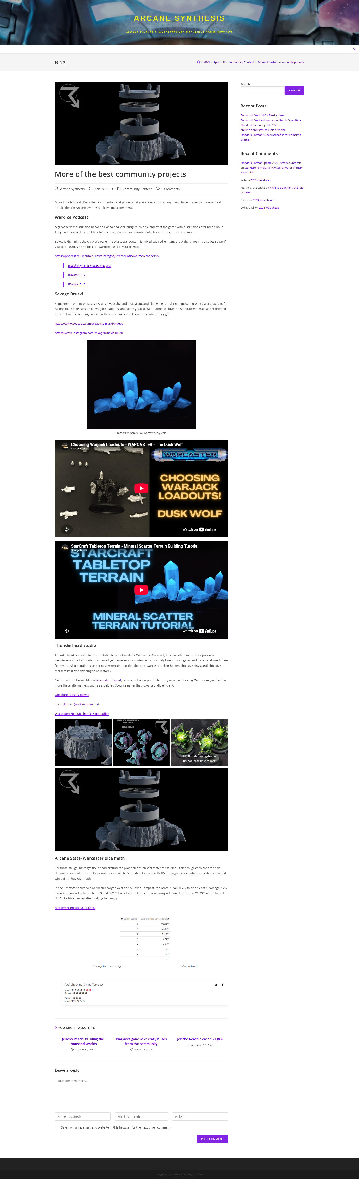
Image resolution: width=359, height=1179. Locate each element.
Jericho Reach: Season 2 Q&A (200, 1039)
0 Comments (170, 189)
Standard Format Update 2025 (259, 125)
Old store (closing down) (72, 695)
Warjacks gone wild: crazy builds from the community (141, 1041)
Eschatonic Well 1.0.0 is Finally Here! (262, 115)
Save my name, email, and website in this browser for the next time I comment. (116, 1127)
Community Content (137, 189)
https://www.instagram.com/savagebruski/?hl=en (89, 333)
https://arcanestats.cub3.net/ (75, 908)
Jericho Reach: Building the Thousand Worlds (83, 1041)
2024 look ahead (260, 180)
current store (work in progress (76, 704)
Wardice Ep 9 (76, 275)
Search (245, 84)
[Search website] (355, 49)
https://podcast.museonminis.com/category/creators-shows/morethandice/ (107, 256)
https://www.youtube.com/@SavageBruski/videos (89, 323)
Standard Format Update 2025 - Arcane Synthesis (271, 163)
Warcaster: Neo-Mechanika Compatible (82, 714)
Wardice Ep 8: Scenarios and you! (89, 266)
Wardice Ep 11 (77, 284)
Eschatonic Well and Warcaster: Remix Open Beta (271, 120)
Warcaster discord (108, 680)
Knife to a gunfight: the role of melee (263, 130)
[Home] (198, 62)
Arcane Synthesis (179, 18)
